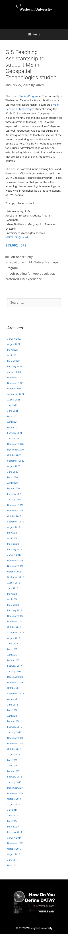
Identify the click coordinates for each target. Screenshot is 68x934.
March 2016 (13, 721)
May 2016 (12, 710)
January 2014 (14, 837)
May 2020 (12, 477)
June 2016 (12, 704)
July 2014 (12, 810)
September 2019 (15, 521)
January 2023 (14, 338)
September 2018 (15, 577)
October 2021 (14, 388)
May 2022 (12, 349)
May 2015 (12, 760)
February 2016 (14, 726)
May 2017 (12, 649)
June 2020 (12, 471)
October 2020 (14, 455)
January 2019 (14, 555)
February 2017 (14, 665)
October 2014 (14, 798)
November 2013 (15, 843)
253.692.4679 (15, 245)
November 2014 (15, 793)
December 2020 (15, 444)
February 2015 (14, 776)
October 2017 (14, 627)
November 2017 (15, 621)
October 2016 (14, 688)
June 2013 (12, 860)
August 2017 (13, 638)
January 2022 (14, 372)
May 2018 (12, 593)
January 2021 (14, 438)
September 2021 (15, 394)
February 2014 (14, 832)
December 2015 (15, 738)
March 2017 (13, 660)
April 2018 (12, 599)
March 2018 (13, 605)
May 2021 (12, 416)
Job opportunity (21, 257)
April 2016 (12, 715)
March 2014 (13, 826)
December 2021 (15, 377)
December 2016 (15, 677)
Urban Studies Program (24, 96)
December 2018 (15, 560)
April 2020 (12, 483)
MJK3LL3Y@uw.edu (17, 237)
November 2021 (15, 383)
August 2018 (13, 582)
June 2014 (12, 815)
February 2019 (14, 549)
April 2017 (12, 654)
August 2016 (13, 699)
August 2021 (13, 399)
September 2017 (15, 632)
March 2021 (13, 427)
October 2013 (14, 848)
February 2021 (14, 433)
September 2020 (15, 460)
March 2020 (13, 488)
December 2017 (15, 616)
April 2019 (12, 538)
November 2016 (15, 682)
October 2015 (14, 749)
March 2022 (13, 361)
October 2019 (14, 516)
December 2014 (15, 787)
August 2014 (13, 804)
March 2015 (13, 771)
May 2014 (12, 821)
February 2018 (14, 610)
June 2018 (12, 588)
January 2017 (14, 671)
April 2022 (12, 355)
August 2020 (13, 466)
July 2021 (12, 405)
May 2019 (12, 532)
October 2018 (14, 571)
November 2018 (15, 566)
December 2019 (15, 505)
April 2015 (12, 765)
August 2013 (13, 854)
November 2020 (15, 449)
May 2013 (12, 865)
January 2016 (14, 732)
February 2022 (14, 366)
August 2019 (13, 527)
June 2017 (12, 643)
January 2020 (14, 499)
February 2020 (14, 494)
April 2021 (12, 421)
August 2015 (13, 754)
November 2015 (15, 743)
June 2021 (12, 410)
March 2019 (13, 543)
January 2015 (14, 782)
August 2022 (13, 344)
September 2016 (15, 693)
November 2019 (15, 510)
